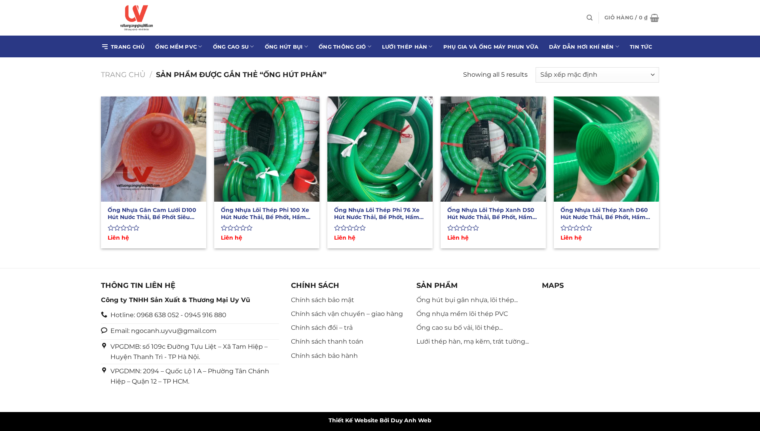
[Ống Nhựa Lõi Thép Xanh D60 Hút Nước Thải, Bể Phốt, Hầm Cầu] (606, 149)
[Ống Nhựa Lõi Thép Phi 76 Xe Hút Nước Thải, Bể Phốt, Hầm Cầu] (380, 149)
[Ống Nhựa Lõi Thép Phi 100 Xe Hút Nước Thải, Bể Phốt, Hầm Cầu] (266, 149)
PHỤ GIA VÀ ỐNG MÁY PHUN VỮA (490, 46)
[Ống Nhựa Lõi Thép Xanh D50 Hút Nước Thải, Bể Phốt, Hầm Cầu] (493, 149)
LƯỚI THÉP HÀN (404, 46)
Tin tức (641, 46)
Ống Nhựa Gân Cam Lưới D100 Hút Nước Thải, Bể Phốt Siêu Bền (152, 213)
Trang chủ (127, 46)
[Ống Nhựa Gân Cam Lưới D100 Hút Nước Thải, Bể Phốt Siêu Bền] (153, 149)
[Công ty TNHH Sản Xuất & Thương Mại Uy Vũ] (138, 18)
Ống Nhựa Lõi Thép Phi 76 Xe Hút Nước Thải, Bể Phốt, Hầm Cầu (377, 213)
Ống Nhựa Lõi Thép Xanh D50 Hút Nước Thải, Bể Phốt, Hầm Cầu (490, 213)
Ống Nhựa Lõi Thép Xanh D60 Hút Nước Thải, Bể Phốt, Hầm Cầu (604, 213)
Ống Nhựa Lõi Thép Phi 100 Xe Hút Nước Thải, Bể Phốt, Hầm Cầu (265, 213)
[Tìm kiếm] (590, 17)
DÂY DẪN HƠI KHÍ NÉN (581, 46)
